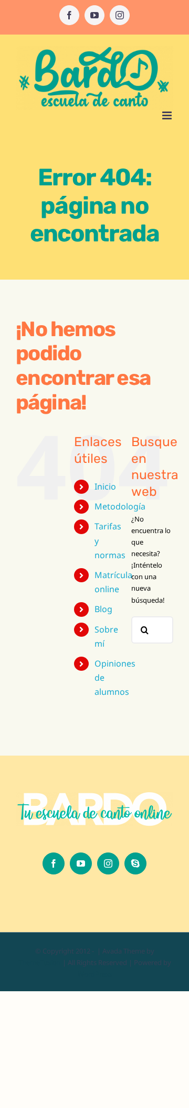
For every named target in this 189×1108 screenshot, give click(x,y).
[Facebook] (54, 863)
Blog (103, 609)
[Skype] (135, 863)
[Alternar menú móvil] (167, 115)
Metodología (119, 506)
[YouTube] (81, 863)
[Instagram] (108, 863)
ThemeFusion (39, 962)
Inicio (105, 486)
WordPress (95, 974)
